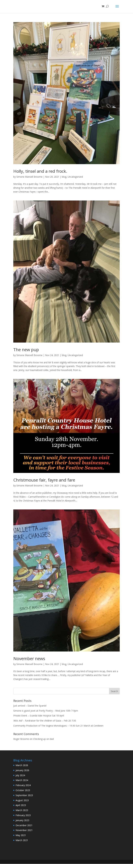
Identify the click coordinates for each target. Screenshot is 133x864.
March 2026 (22, 765)
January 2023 (22, 820)
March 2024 (22, 780)
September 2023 (24, 795)
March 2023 (22, 810)
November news (29, 658)
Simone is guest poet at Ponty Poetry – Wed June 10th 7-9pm (45, 710)
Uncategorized (75, 176)
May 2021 (21, 835)
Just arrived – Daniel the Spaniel (29, 705)
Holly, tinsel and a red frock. (40, 171)
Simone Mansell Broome (29, 176)
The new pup (26, 349)
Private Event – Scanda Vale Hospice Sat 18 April (38, 715)
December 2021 (24, 825)
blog (64, 176)
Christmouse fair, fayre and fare (44, 480)
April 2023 (21, 805)
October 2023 (23, 790)
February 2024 (23, 785)
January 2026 (22, 770)
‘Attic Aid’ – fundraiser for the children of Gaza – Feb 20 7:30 (44, 720)
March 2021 (22, 840)
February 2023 (23, 815)
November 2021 (24, 830)
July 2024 (20, 775)
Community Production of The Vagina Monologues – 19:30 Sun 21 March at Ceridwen (58, 725)
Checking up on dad (43, 738)
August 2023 (22, 800)
